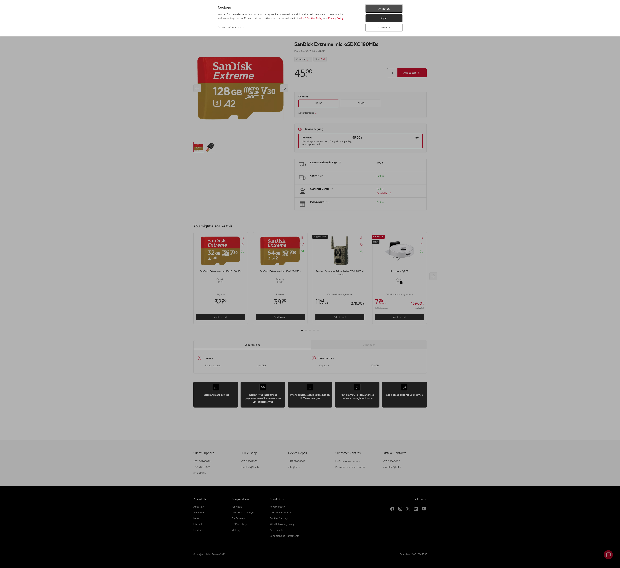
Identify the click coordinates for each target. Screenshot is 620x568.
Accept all (384, 8)
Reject (383, 18)
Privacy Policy (335, 18)
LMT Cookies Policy (312, 18)
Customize (384, 27)
